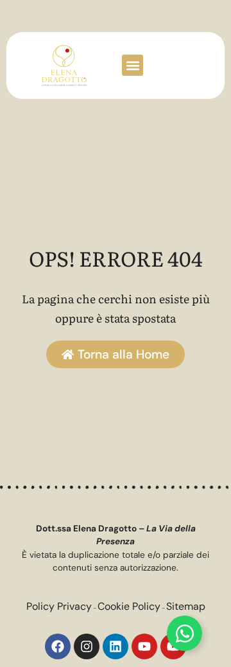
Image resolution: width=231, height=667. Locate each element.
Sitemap (185, 606)
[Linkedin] (115, 646)
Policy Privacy (59, 606)
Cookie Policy (129, 606)
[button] (132, 65)
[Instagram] (86, 646)
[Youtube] (144, 646)
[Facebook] (58, 646)
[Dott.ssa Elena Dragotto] (64, 65)
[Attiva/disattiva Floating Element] (184, 633)
